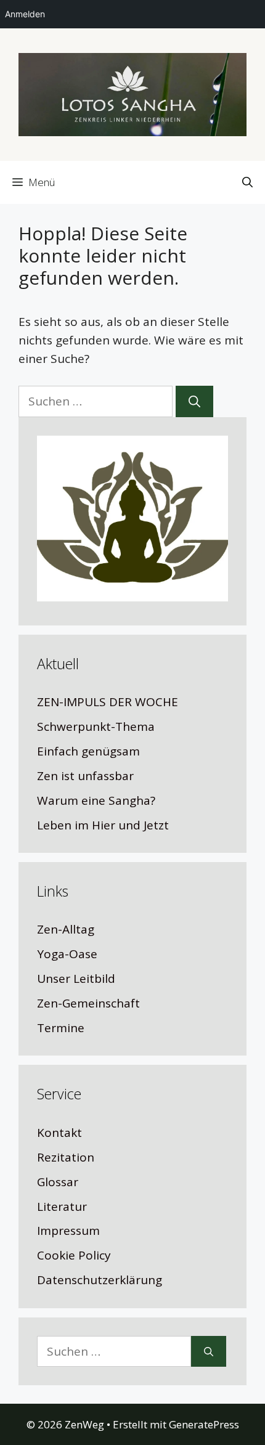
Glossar (57, 1182)
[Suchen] (194, 401)
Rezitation (65, 1157)
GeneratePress (204, 1424)
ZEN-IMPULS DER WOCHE (107, 702)
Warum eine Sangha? (96, 800)
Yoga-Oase (67, 954)
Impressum (68, 1231)
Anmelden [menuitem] (25, 14)
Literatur (62, 1207)
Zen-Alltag (65, 929)
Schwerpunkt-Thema (96, 726)
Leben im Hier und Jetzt (103, 825)
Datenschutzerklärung (99, 1280)
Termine (60, 1028)
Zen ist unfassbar (85, 776)
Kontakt (59, 1133)
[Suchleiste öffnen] (247, 182)
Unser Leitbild (76, 979)
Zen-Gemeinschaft (88, 1003)
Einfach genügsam (88, 751)
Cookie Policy (74, 1255)
